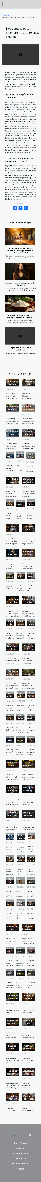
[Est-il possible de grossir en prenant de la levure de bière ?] (20, 303)
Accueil (3, 15)
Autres (10, 15)
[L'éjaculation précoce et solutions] (20, 336)
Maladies (21, 1148)
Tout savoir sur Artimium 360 (13, 931)
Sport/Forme (20, 1143)
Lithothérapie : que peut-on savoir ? (14, 815)
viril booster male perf (17, 112)
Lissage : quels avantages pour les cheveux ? (20, 284)
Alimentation (20, 1153)
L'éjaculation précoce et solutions (20, 348)
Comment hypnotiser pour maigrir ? (28, 484)
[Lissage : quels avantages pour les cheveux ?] (20, 271)
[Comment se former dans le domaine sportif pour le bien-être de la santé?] (20, 236)
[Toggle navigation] (5, 4)
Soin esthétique (20, 1163)
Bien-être (20, 1158)
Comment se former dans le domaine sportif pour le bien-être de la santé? (20, 250)
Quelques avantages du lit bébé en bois (12, 676)
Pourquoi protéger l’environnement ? (31, 1100)
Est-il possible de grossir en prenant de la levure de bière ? (20, 316)
